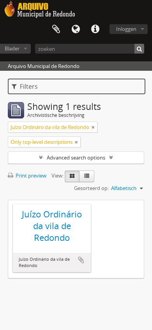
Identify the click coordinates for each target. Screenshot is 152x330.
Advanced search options (76, 157)
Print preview (30, 175)
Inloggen (126, 28)
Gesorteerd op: (91, 188)
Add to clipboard (81, 260)
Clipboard (56, 29)
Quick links (95, 29)
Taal (75, 29)
